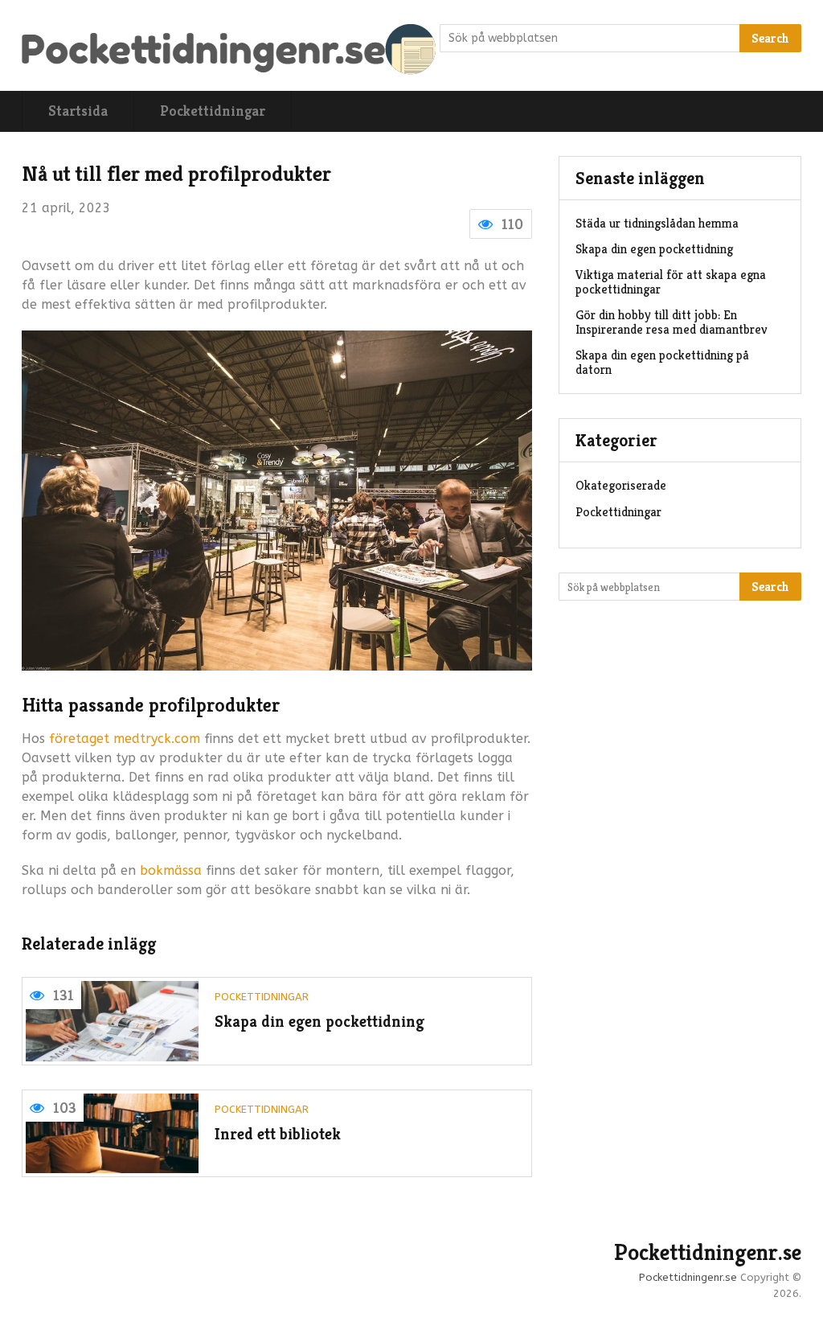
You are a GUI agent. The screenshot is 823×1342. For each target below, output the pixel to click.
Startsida (78, 110)
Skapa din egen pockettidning (319, 1021)
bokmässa (171, 870)
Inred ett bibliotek (278, 1134)
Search (770, 38)
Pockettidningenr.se (707, 1252)
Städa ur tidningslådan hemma (657, 223)
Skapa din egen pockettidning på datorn (662, 362)
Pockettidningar (212, 110)
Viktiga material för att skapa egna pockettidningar (670, 282)
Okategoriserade (620, 485)
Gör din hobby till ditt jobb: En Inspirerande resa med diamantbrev (671, 322)
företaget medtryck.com (122, 738)
